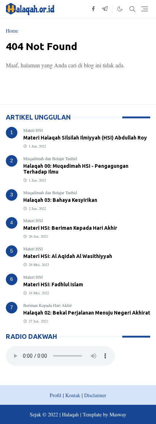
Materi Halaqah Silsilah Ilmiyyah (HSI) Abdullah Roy (85, 138)
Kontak (72, 395)
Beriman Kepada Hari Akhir (47, 305)
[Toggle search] (132, 9)
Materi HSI (33, 130)
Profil (55, 395)
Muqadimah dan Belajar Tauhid (50, 158)
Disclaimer (95, 395)
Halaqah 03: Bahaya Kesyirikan (60, 200)
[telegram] (105, 9)
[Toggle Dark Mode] (120, 9)
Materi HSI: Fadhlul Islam (53, 284)
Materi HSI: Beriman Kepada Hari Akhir (70, 228)
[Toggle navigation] (144, 8)
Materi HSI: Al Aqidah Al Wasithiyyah (67, 256)
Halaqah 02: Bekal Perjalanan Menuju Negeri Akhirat (86, 313)
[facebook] (93, 9)
